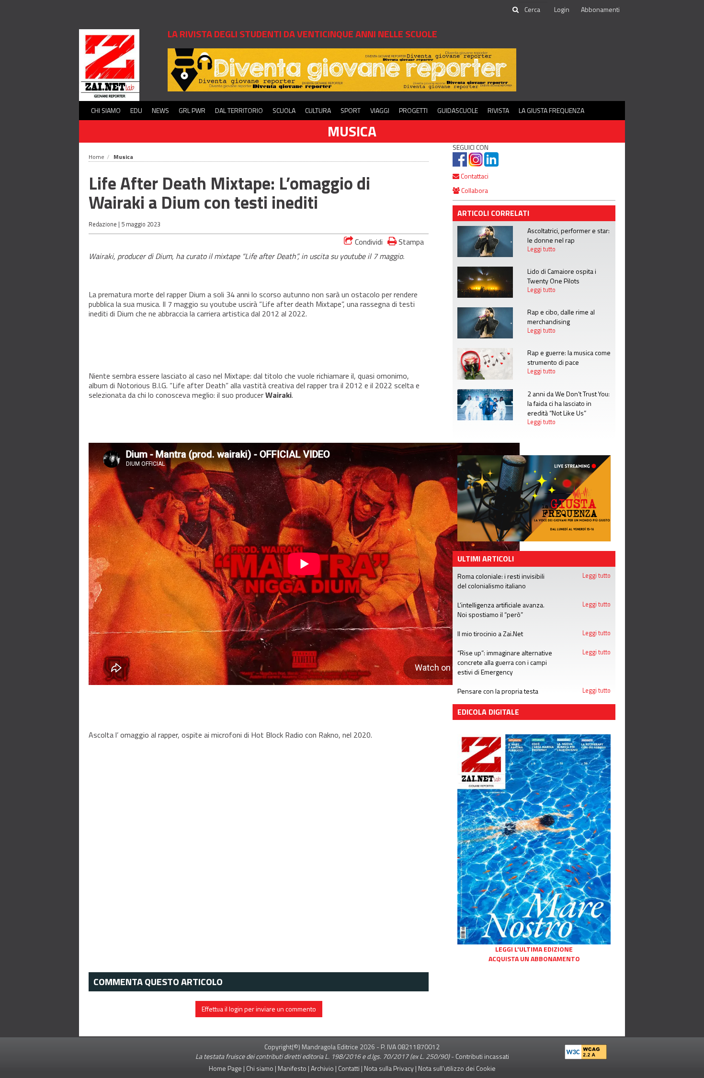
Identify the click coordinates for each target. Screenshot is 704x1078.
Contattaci (473, 176)
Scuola (284, 110)
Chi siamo (106, 110)
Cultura (318, 110)
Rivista (498, 110)
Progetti (413, 110)
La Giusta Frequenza (551, 110)
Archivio (322, 1068)
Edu (136, 110)
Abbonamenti (600, 9)
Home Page (225, 1068)
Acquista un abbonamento (534, 959)
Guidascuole (457, 110)
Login (561, 9)
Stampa (410, 241)
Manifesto (292, 1068)
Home (96, 156)
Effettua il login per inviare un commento (259, 1009)
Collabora (474, 190)
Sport (351, 110)
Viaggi (379, 110)
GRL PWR (192, 110)
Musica (352, 131)
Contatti (349, 1068)
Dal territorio (239, 110)
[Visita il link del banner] (534, 497)
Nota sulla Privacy (389, 1068)
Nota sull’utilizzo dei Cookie (457, 1068)
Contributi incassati (482, 1056)
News (160, 110)
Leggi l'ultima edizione (534, 949)
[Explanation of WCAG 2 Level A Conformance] (586, 1049)
